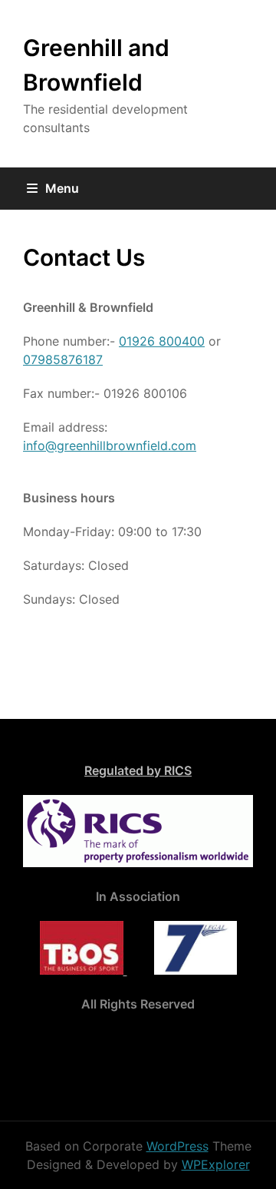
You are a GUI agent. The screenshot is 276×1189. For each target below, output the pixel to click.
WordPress (177, 1146)
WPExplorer (216, 1164)
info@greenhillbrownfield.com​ (109, 445)
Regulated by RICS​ (138, 770)
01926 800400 (162, 341)
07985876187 (63, 359)
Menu (62, 188)
